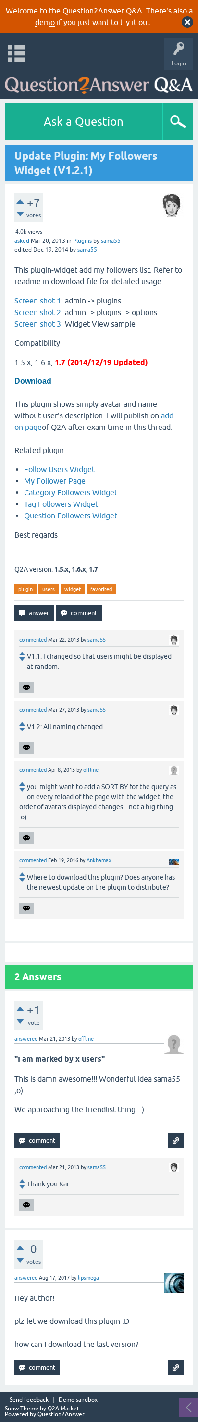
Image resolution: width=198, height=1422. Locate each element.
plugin (25, 589)
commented (33, 639)
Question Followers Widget (70, 515)
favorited (101, 589)
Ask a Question (84, 121)
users (48, 589)
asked (21, 241)
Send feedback (29, 1400)
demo (45, 22)
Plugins (82, 241)
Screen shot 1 (37, 300)
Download (32, 381)
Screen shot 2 (37, 312)
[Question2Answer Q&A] (99, 82)
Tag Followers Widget (61, 504)
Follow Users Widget (59, 469)
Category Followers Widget (70, 492)
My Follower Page (55, 481)
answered (25, 1039)
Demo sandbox (78, 1400)
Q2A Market (63, 1408)
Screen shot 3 (37, 323)
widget (72, 589)
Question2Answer (61, 1414)
